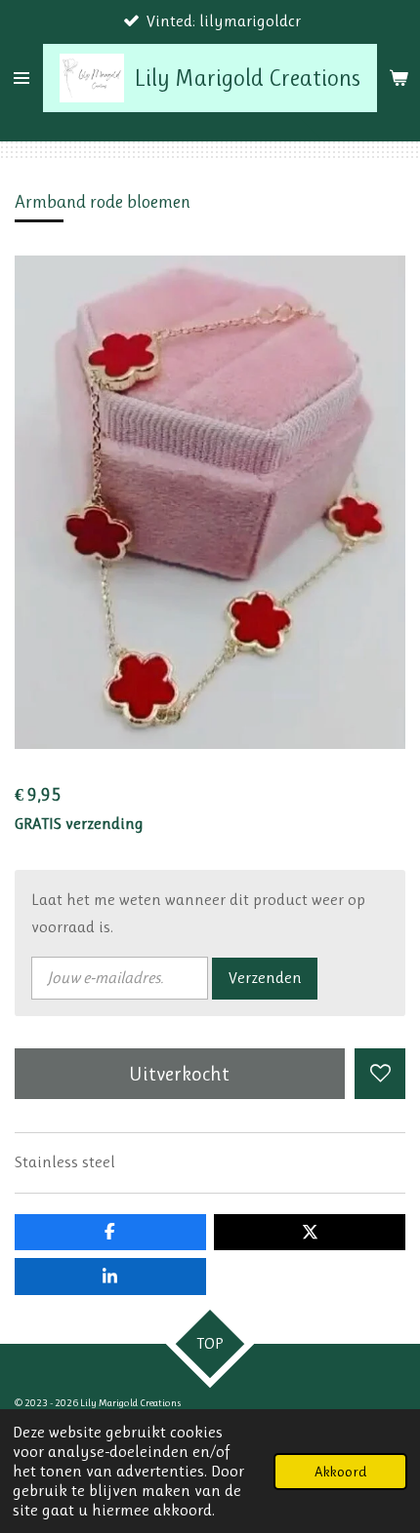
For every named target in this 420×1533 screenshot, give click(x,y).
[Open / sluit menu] (21, 78)
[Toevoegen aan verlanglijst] (380, 1073)
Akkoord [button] (340, 1471)
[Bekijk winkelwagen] (398, 78)
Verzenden (265, 977)
